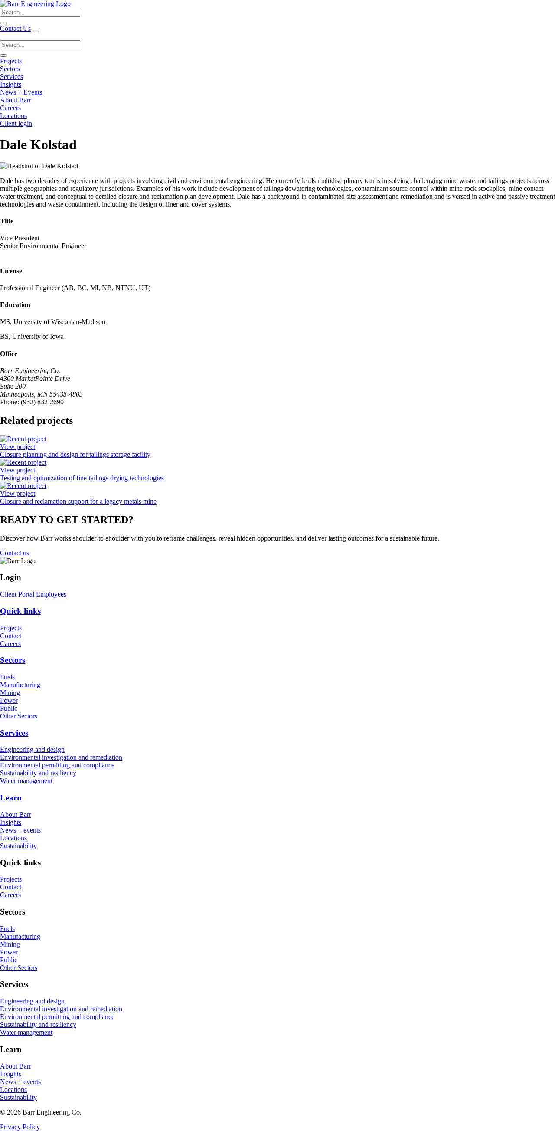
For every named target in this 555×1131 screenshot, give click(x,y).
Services (11, 76)
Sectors (10, 68)
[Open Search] (3, 55)
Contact (10, 635)
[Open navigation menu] (36, 31)
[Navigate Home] (35, 3)
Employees (51, 594)
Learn (11, 797)
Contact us (14, 553)
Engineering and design (32, 749)
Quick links (20, 611)
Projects (11, 61)
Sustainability (18, 845)
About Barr (15, 100)
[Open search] (3, 23)
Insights (10, 84)
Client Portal (17, 594)
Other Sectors (18, 716)
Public (8, 708)
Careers (10, 107)
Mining (10, 692)
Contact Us (15, 28)
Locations (13, 115)
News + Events (21, 92)
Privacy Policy (20, 1127)
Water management (26, 780)
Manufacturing (20, 684)
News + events (20, 830)
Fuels (7, 677)
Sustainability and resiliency (38, 773)
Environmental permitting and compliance (57, 765)
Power (9, 700)
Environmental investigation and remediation (61, 757)
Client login (16, 123)
